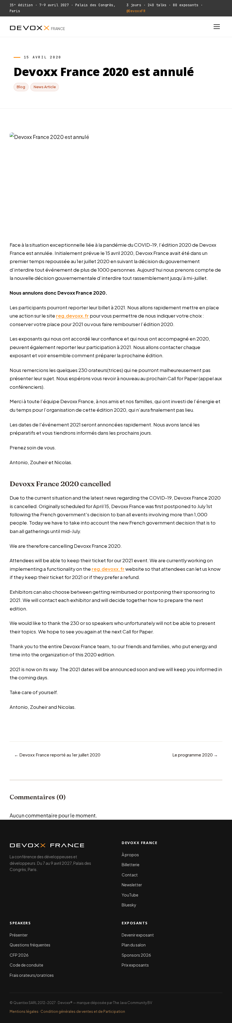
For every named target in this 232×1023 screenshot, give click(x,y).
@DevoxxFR (135, 11)
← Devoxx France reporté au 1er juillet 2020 (57, 754)
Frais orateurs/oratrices (32, 975)
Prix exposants (135, 964)
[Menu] (216, 26)
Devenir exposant (138, 934)
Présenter (19, 934)
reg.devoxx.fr (72, 316)
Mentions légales (24, 1011)
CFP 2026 (19, 955)
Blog (21, 86)
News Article (45, 86)
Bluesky (129, 904)
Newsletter (132, 884)
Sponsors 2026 (136, 955)
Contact (130, 874)
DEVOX (37, 27)
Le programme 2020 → (195, 754)
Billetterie (130, 864)
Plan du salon (134, 944)
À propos (130, 854)
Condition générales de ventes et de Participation (82, 1011)
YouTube (130, 894)
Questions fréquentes (30, 944)
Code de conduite (26, 964)
